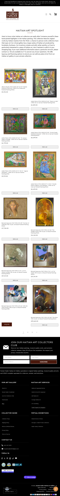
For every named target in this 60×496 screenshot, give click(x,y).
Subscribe (44, 362)
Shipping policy (40, 491)
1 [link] (23, 332)
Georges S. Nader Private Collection (40, 422)
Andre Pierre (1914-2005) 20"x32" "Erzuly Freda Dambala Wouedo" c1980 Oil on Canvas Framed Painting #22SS (44, 134)
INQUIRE (6, 324)
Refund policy (53, 487)
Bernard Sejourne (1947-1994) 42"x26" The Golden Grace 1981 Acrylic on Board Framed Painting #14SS (43, 231)
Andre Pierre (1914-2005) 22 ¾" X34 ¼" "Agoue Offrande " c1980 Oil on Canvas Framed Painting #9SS (15, 172)
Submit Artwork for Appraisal (38, 392)
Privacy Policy (5, 430)
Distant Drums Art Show (37, 418)
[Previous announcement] (2, 3)
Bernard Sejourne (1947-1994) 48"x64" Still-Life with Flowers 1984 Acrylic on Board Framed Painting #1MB (15, 307)
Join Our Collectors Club (8, 395)
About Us (4, 388)
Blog (3, 403)
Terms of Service (6, 434)
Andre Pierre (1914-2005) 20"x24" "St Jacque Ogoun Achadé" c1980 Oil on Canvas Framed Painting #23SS (14, 139)
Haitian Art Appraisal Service (38, 388)
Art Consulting (35, 403)
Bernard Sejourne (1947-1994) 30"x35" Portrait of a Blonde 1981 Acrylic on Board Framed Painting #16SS (15, 224)
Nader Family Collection (37, 426)
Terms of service (52, 489)
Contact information (51, 491)
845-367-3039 (7, 445)
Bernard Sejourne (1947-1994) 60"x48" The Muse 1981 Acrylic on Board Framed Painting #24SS (44, 318)
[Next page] (36, 332)
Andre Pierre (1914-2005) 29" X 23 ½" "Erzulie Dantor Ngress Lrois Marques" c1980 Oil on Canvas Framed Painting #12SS (43, 185)
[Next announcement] (58, 3)
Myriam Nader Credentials (8, 392)
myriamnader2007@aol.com (11, 448)
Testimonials (5, 399)
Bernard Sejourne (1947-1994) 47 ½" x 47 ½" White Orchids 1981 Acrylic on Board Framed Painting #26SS (14, 272)
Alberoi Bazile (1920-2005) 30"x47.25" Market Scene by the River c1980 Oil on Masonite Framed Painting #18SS (14, 88)
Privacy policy (42, 489)
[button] (46, 14)
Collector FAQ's (6, 418)
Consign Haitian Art (36, 399)
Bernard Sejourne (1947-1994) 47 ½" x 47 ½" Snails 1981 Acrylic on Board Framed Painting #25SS (43, 273)
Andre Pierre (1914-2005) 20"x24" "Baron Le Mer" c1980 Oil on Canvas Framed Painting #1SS (44, 102)
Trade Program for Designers (38, 407)
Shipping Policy (5, 422)
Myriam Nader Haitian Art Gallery (45, 485)
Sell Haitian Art (35, 395)
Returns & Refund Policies (8, 426)
